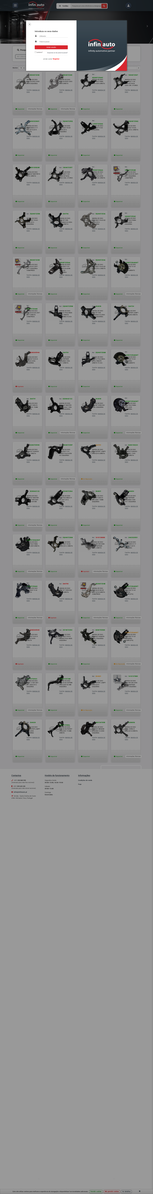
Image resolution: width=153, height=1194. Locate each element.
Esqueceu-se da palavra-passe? (57, 53)
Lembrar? (40, 52)
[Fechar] (29, 24)
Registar (56, 59)
